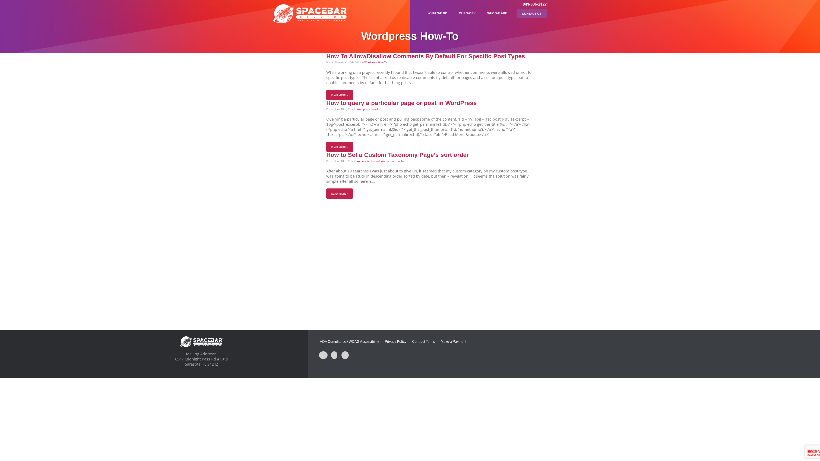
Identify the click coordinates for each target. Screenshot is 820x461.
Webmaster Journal (368, 161)
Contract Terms (423, 341)
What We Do (437, 13)
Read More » (339, 95)
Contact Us (531, 13)
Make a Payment (453, 341)
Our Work (467, 13)
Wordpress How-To (375, 62)
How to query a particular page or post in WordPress (401, 103)
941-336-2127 (535, 4)
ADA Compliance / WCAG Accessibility (349, 341)
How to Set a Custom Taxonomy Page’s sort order (397, 155)
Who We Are (497, 13)
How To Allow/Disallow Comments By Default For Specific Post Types (425, 56)
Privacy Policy (395, 341)
